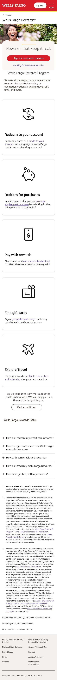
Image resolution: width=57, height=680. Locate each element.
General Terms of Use (37, 647)
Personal (8, 15)
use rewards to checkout (36, 261)
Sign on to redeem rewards (28, 58)
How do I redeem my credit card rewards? (29, 438)
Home (4, 657)
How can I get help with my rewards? (27, 474)
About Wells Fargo (35, 657)
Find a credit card (26, 407)
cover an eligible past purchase (25, 203)
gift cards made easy (23, 319)
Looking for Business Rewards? (28, 65)
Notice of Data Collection (12, 647)
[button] (28, 438)
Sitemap (31, 652)
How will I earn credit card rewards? (26, 457)
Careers (5, 661)
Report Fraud (7, 652)
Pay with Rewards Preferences (28, 567)
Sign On (40, 5)
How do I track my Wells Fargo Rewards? (29, 466)
